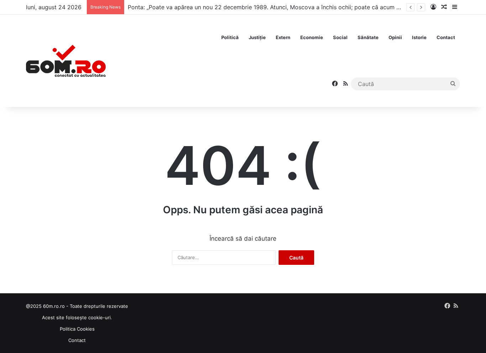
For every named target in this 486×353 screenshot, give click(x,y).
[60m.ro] (66, 61)
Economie (311, 37)
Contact (446, 37)
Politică (230, 37)
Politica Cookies (77, 329)
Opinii (395, 37)
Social (340, 37)
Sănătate (368, 37)
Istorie (419, 37)
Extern (283, 37)
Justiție (257, 37)
